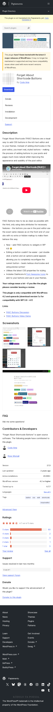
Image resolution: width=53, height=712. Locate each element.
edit (38, 497)
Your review (7, 551)
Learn (5, 633)
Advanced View (9, 509)
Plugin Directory (9, 11)
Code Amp (24, 82)
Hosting (5, 621)
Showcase (32, 612)
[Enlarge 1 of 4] (22, 330)
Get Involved (34, 633)
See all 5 (47, 492)
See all (48, 551)
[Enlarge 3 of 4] (22, 352)
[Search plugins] (28, 28)
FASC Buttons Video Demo (18, 316)
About (5, 612)
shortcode (46, 497)
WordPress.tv (9, 646)
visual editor (45, 502)
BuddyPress (9, 667)
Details (8, 99)
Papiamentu (13, 678)
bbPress (7, 663)
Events (31, 638)
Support (8, 124)
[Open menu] (49, 3)
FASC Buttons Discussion (17, 312)
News (5, 617)
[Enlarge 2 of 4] (47, 330)
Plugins (31, 621)
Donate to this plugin (11, 597)
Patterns (31, 625)
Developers (7, 642)
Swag (31, 646)
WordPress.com (10, 654)
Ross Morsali (13, 456)
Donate (32, 642)
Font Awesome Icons (35, 274)
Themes (31, 617)
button (28, 497)
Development (11, 118)
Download (8, 90)
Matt (5, 659)
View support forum (11, 575)
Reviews (9, 105)
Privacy (5, 625)
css (34, 497)
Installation (10, 111)
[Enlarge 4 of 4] (47, 373)
